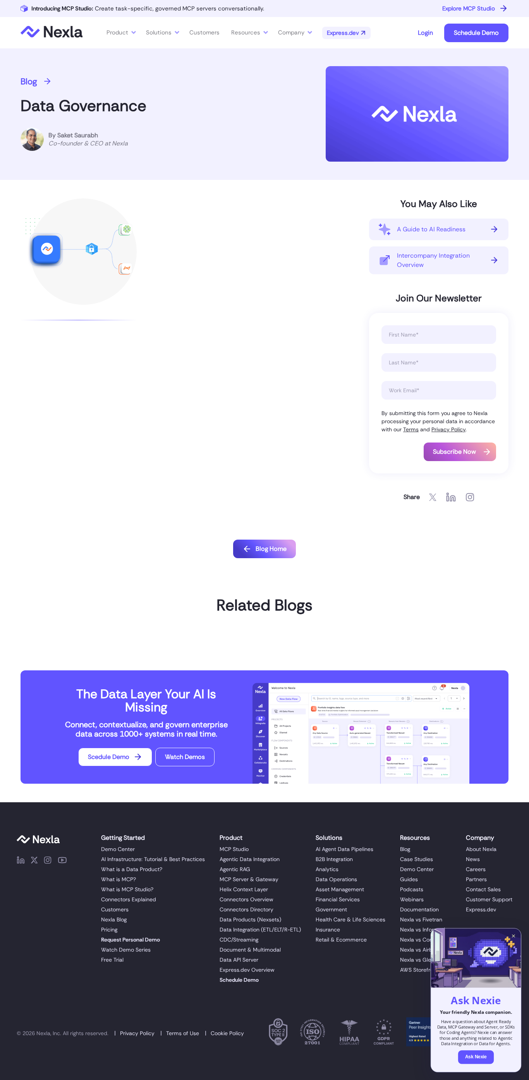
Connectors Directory (246, 909)
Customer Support (489, 899)
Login (425, 33)
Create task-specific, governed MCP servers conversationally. (147, 8)
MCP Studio (234, 849)
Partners (476, 879)
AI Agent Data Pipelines (344, 849)
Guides (409, 879)
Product (117, 32)
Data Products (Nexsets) (250, 919)
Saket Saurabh (77, 135)
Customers (115, 909)
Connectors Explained (128, 899)
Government (331, 909)
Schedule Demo (476, 33)
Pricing (109, 929)
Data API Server (239, 959)
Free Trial (112, 959)
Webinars (412, 899)
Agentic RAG (235, 869)
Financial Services (338, 899)
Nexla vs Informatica (425, 929)
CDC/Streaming (239, 939)
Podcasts (411, 889)
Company (291, 32)
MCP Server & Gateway (249, 879)
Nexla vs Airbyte (420, 949)
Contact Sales (483, 889)
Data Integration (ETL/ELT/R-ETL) (260, 929)
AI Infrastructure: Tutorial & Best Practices (153, 859)
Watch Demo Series (126, 949)
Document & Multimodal (250, 949)
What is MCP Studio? (127, 889)
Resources (245, 32)
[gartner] (420, 1033)
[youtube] (62, 861)
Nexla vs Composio (424, 939)
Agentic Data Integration (250, 859)
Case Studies (416, 859)
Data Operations (336, 879)
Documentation (419, 909)
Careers (476, 869)
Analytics (327, 869)
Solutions (159, 32)
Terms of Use (182, 1033)
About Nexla (481, 849)
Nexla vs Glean (418, 959)
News (473, 859)
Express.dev (481, 909)
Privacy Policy (448, 429)
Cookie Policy (227, 1033)
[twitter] (34, 861)
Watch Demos (185, 757)
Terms (411, 429)
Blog (29, 81)
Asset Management (340, 889)
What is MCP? (118, 879)
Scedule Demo (108, 757)
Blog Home (271, 549)
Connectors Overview (246, 899)
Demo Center (118, 849)
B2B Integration (334, 859)
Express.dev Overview (247, 969)
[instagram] (48, 861)
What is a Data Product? (131, 869)
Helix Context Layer (244, 889)
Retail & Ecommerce (341, 939)
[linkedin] (21, 861)
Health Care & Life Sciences (350, 919)
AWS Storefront (419, 969)
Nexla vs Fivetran (421, 919)
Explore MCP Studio (468, 8)
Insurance (328, 929)
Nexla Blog (114, 919)
